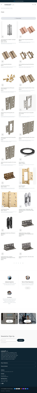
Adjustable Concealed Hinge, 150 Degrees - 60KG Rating (8, 233)
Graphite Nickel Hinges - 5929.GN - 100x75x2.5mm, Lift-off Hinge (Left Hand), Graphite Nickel (8, 257)
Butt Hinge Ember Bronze (5, 185)
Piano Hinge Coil (21, 162)
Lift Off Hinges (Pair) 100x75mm (6, 64)
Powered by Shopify (10, 388)
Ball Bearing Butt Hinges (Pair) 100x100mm (26, 39)
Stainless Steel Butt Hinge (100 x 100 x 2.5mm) (26, 137)
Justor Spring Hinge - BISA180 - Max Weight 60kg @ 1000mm (8, 40)
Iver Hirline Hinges (22, 185)
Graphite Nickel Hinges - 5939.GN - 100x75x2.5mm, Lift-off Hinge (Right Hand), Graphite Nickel (26, 234)
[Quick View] (2, 37)
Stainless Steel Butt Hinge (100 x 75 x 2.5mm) (8, 162)
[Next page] (23, 263)
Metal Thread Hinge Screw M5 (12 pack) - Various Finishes (7, 88)
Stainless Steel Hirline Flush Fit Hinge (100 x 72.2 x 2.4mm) (26, 113)
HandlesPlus (5, 388)
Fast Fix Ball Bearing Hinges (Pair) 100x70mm (26, 64)
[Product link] (9, 32)
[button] (2, 5)
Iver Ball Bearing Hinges (5, 209)
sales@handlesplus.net (4, 376)
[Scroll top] (36, 392)
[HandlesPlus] (9, 4)
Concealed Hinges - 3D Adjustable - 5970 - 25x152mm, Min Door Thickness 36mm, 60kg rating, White (26, 210)
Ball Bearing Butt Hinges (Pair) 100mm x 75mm (26, 87)
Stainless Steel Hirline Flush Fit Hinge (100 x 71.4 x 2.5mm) (8, 138)
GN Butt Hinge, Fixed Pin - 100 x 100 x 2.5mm (26, 256)
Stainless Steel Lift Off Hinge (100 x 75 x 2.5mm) (7, 113)
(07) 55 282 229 (3, 375)
